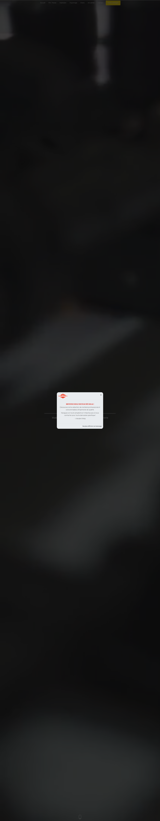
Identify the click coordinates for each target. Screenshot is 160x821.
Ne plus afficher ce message (92, 426)
